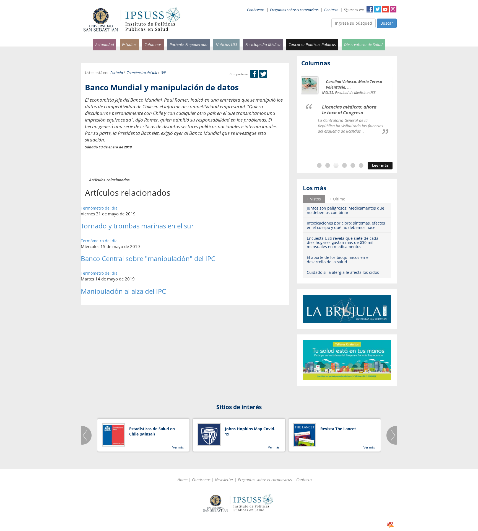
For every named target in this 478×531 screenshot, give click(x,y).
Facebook (370, 9)
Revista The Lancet (338, 428)
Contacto (331, 9)
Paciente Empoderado (188, 44)
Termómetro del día (142, 72)
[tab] (314, 199)
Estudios (129, 44)
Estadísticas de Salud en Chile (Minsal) (152, 431)
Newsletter (224, 479)
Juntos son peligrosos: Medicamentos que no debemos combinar (345, 210)
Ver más (178, 447)
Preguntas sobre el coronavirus (294, 9)
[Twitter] (263, 74)
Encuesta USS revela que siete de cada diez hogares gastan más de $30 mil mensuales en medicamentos (342, 242)
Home (182, 479)
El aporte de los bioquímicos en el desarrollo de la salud (338, 259)
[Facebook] (254, 74)
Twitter (377, 9)
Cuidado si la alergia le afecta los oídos (343, 272)
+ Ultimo (337, 199)
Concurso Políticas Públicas (312, 44)
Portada (116, 72)
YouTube (385, 9)
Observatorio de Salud (363, 44)
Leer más (380, 165)
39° (164, 72)
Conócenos (255, 9)
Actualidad (104, 44)
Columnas (153, 44)
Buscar (386, 23)
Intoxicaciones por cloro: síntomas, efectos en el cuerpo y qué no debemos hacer (346, 225)
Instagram (393, 9)
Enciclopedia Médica (262, 44)
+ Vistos (314, 199)
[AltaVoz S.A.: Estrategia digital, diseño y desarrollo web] (390, 524)
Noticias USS (226, 44)
